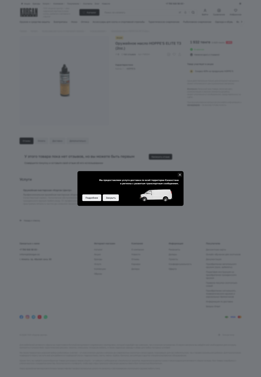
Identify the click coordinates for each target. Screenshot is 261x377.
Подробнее (91, 197)
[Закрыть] (179, 174)
